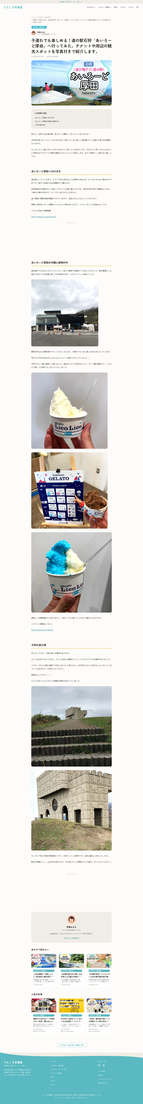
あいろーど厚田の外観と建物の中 (46, 121)
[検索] (137, 7)
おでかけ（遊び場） (44, 17)
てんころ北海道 (13, 1062)
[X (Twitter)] (103, 1065)
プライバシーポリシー (105, 1079)
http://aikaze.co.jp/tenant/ (42, 630)
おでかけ (90, 7)
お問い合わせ (102, 1083)
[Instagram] (99, 1065)
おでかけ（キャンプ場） (59, 1069)
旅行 (116, 7)
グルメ (123, 7)
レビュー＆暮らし (105, 7)
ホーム (33, 17)
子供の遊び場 (39, 125)
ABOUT (100, 1075)
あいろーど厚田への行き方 (44, 118)
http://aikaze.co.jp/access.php (43, 216)
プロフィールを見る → (72, 938)
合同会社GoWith (60, 1095)
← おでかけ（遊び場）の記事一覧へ (71, 1045)
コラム (130, 7)
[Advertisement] (71, 239)
